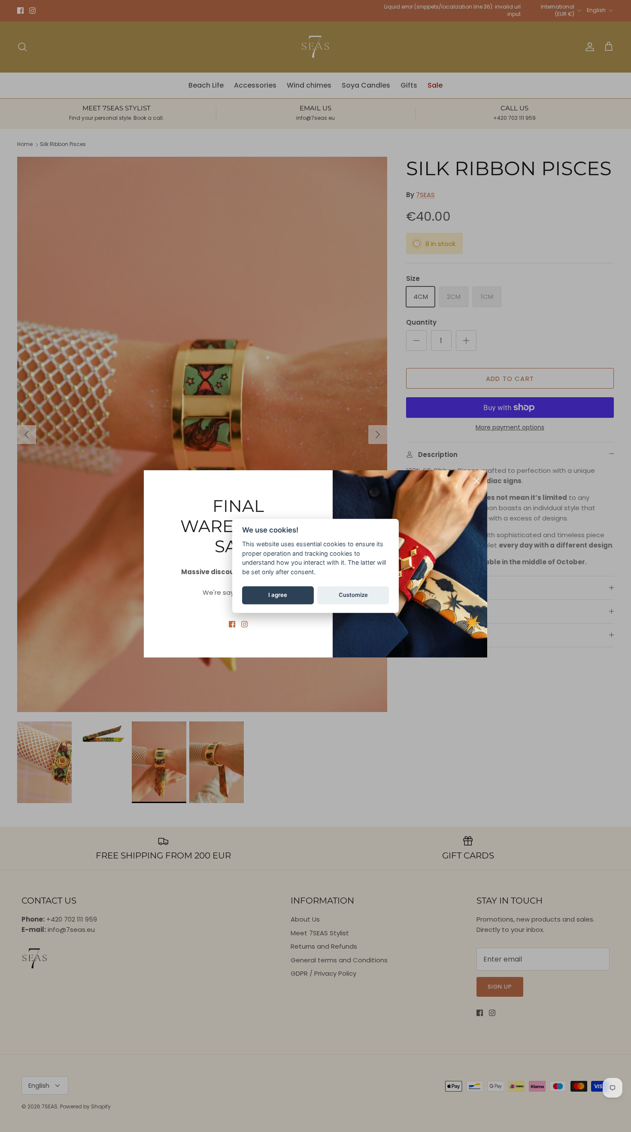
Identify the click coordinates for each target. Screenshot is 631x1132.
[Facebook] (232, 624)
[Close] (476, 481)
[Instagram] (244, 624)
